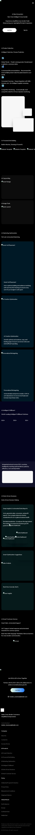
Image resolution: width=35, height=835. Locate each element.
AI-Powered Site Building (8, 757)
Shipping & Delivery (6, 795)
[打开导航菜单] (33, 3)
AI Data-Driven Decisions (8, 769)
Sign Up (25, 30)
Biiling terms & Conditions (8, 791)
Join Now (9, 30)
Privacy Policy (5, 787)
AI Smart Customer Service (8, 773)
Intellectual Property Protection (9, 783)
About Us (3, 735)
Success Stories (5, 744)
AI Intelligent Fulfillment (7, 765)
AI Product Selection (6, 753)
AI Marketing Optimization (8, 761)
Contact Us (4, 740)
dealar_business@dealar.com (10, 725)
